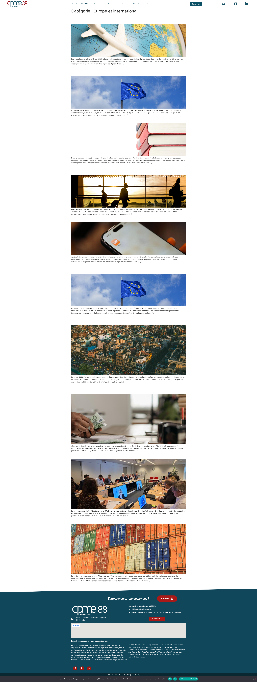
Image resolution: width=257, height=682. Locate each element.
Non (175, 679)
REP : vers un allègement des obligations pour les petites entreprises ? (124, 120)
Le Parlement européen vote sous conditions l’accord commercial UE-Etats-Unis (123, 19)
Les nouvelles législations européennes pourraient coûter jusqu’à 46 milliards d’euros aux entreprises (123, 268)
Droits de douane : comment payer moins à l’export (109, 520)
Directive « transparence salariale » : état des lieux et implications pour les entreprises (127, 388)
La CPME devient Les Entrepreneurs (140, 609)
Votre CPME (84, 4)
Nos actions (98, 4)
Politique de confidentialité (188, 679)
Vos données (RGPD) (125, 675)
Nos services (112, 4)
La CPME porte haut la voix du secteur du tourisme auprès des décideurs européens (126, 169)
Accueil (74, 4)
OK (170, 679)
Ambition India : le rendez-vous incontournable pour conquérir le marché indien (126, 319)
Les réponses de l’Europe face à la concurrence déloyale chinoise (120, 219)
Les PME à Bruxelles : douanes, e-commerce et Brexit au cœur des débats (127, 455)
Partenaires (125, 4)
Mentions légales (138, 675)
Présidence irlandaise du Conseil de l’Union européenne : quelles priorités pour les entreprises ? (127, 70)
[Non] (253, 679)
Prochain (181, 585)
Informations (137, 4)
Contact (149, 4)
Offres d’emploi (112, 675)
